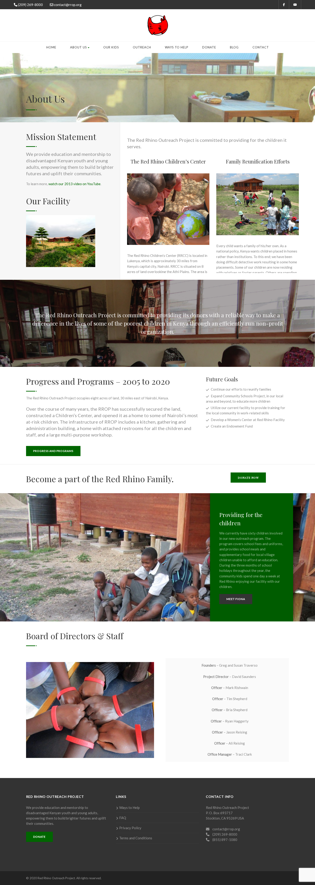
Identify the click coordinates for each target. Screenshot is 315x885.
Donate (209, 47)
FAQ (122, 818)
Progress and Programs (53, 451)
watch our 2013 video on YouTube (74, 184)
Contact (261, 47)
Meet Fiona (235, 599)
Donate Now (248, 477)
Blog (234, 47)
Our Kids (111, 47)
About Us (78, 47)
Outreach (142, 47)
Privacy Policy (130, 828)
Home (51, 47)
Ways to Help (176, 47)
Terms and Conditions (135, 838)
